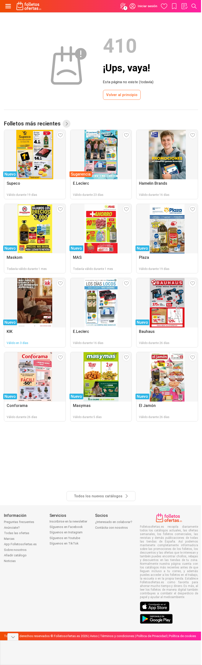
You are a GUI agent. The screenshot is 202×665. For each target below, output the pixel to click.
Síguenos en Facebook (66, 527)
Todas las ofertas (16, 533)
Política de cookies (182, 636)
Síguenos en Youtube (65, 538)
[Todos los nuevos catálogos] (66, 124)
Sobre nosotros (15, 550)
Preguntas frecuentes (19, 522)
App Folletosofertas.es (20, 544)
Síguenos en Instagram (66, 532)
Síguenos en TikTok (64, 543)
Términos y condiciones (117, 636)
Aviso (94, 636)
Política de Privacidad (151, 636)
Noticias (10, 561)
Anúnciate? (12, 527)
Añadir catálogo (15, 555)
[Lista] (184, 6)
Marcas (9, 539)
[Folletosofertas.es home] (28, 6)
